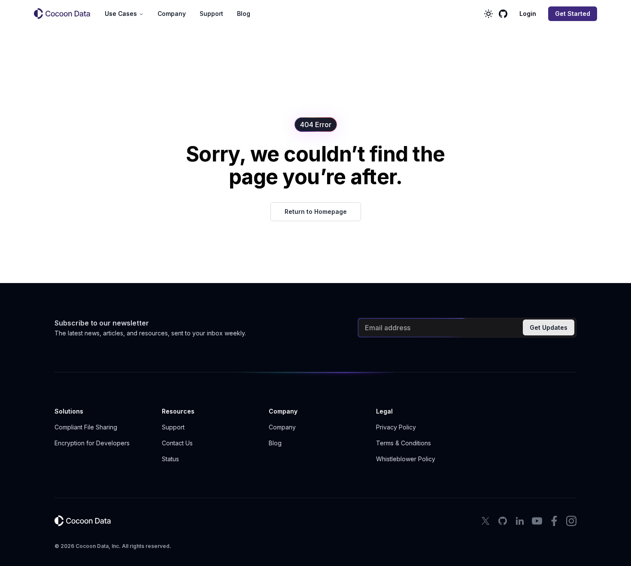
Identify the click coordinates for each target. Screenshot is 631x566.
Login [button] (527, 13)
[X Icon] (485, 521)
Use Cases (121, 13)
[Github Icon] (503, 521)
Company (172, 13)
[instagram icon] (571, 521)
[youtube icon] (537, 521)
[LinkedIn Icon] (520, 521)
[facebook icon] (554, 521)
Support (211, 13)
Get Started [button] (572, 13)
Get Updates (548, 327)
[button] (66, 13)
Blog (243, 13)
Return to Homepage (316, 211)
